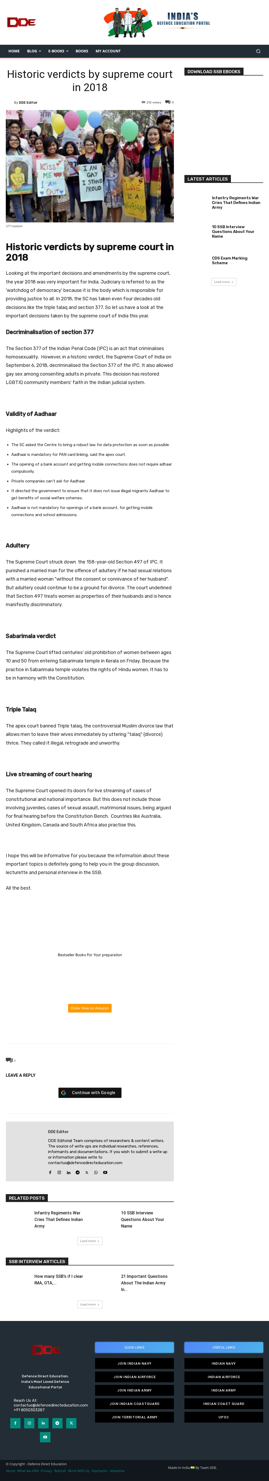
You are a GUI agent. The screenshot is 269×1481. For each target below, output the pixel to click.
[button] (258, 51)
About (10, 1471)
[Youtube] (105, 1171)
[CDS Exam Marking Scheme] (196, 259)
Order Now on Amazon (90, 1008)
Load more (88, 1241)
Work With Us (78, 1471)
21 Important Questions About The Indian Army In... (144, 1283)
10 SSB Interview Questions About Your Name (142, 1219)
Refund (60, 1471)
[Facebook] (65, 1030)
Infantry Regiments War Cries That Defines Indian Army (58, 1219)
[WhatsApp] (89, 1030)
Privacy (47, 1471)
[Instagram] (59, 1171)
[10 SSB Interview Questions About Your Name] (105, 1217)
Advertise (117, 1471)
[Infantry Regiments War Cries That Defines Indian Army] (18, 1217)
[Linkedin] (68, 1171)
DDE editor (28, 102)
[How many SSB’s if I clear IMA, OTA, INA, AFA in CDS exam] (18, 1280)
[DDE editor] (10, 102)
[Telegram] (101, 1030)
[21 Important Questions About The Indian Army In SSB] (105, 1280)
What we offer (28, 1471)
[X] (77, 1030)
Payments (99, 1471)
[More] (114, 1030)
